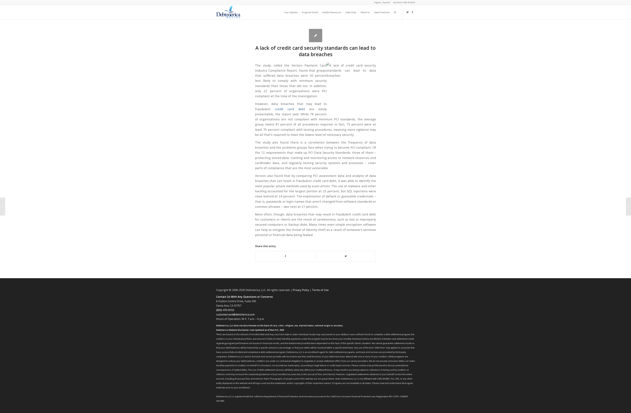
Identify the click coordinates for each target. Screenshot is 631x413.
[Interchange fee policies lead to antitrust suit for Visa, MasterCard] (2, 207)
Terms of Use (320, 290)
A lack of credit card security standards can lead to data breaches (315, 51)
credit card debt (290, 109)
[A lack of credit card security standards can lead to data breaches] (315, 35)
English (377, 2)
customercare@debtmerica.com (235, 314)
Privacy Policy (301, 290)
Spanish (386, 2)
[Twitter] (407, 12)
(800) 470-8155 (225, 310)
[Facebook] (412, 12)
